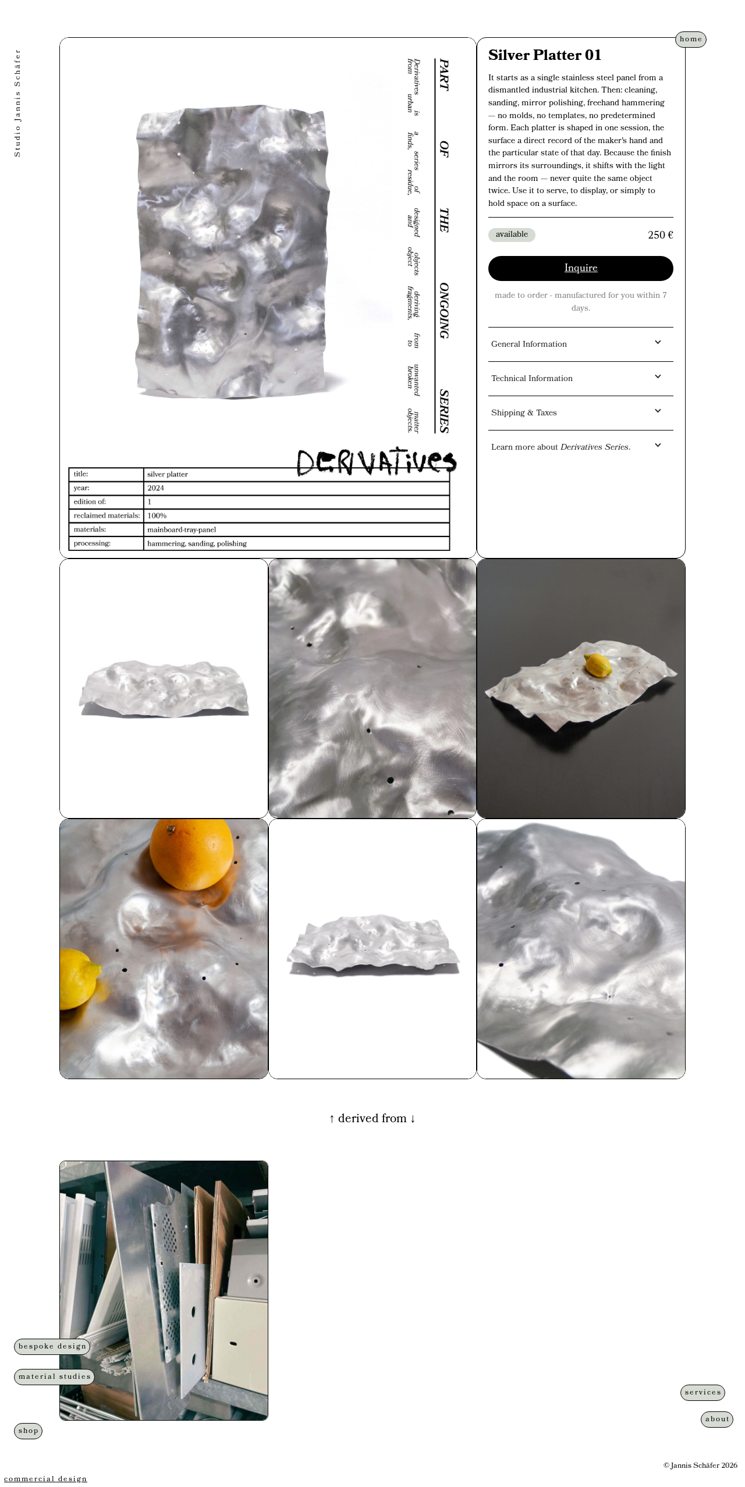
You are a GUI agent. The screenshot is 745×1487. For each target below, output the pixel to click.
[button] (580, 342)
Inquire (581, 269)
